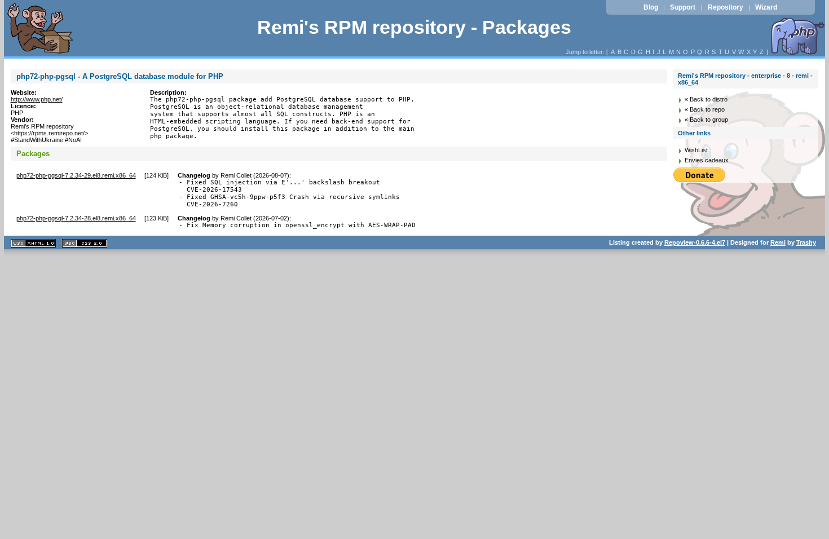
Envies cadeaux (707, 160)
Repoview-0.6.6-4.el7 (694, 242)
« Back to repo (705, 109)
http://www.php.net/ (37, 99)
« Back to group (706, 119)
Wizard (766, 7)
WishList (696, 150)
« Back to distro (706, 99)
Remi (778, 242)
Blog (650, 7)
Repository (725, 7)
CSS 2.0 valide (84, 243)
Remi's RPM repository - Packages (414, 27)
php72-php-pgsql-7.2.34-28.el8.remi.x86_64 (76, 218)
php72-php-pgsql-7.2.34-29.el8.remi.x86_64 (76, 175)
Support (682, 7)
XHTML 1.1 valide (33, 243)
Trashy (806, 242)
